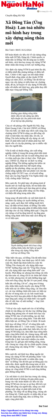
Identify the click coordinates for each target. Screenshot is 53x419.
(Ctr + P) (46, 11)
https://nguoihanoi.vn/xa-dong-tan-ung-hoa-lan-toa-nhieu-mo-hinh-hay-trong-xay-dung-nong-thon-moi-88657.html (24, 413)
